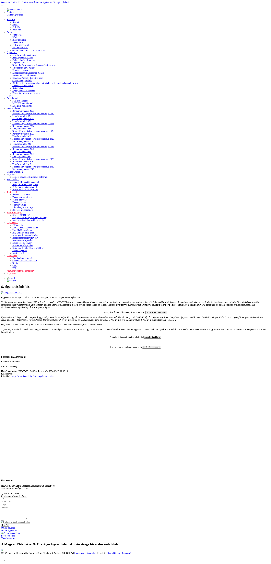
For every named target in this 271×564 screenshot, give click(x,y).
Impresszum (79, 553)
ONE (14, 266)
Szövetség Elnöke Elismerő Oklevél (28, 248)
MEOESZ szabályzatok (23, 103)
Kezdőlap (11, 19)
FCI (14, 268)
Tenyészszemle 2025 (21, 121)
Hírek (15, 24)
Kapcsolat (11, 273)
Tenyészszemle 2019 (21, 164)
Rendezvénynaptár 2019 (23, 161)
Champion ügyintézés (22, 80)
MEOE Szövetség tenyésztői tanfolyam (29, 177)
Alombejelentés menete (22, 57)
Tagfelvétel (12, 192)
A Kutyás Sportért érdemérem (25, 235)
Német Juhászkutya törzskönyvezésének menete (33, 65)
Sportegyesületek (20, 47)
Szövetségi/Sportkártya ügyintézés (27, 78)
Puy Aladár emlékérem (22, 230)
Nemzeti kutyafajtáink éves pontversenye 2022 (33, 146)
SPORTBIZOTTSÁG (22, 215)
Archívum (16, 29)
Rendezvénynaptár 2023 (23, 134)
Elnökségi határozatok (22, 106)
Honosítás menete (20, 70)
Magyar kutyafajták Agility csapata (28, 220)
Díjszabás (11, 95)
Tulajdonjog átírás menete (23, 68)
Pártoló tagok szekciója (22, 207)
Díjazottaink (12, 222)
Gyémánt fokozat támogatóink (25, 182)
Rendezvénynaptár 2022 (23, 141)
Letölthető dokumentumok (24, 55)
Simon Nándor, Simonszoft (119, 553)
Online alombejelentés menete (25, 60)
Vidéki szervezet (19, 200)
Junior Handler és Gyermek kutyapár (28, 50)
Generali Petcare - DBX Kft (24, 260)
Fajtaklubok (17, 42)
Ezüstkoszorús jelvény (22, 243)
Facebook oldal (8, 536)
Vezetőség (16, 35)
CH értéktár (17, 225)
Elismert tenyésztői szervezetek (26, 93)
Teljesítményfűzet (20, 62)
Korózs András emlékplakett (25, 227)
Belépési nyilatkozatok (22, 210)
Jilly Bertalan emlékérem (23, 233)
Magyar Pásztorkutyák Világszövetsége (29, 217)
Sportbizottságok (14, 212)
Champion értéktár (61, 2)
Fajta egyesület (19, 202)
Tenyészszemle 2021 (21, 151)
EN (16, 2)
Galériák (16, 27)
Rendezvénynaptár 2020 (23, 154)
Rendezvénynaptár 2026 (23, 111)
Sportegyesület (19, 205)
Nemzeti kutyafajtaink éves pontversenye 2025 (33, 123)
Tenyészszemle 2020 (21, 156)
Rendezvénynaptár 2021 (23, 149)
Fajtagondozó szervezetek (23, 90)
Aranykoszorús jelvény (22, 240)
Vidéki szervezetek (20, 45)
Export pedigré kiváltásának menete (28, 73)
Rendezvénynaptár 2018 (23, 169)
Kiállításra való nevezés (22, 85)
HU (20, 2)
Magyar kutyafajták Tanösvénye (21, 271)
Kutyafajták (17, 88)
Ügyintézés (12, 52)
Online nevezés (29, 2)
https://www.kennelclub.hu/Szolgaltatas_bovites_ (33, 376)
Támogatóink (13, 179)
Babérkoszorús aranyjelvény (25, 238)
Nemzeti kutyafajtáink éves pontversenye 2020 (33, 159)
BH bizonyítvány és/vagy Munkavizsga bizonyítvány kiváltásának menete (45, 83)
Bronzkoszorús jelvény (22, 245)
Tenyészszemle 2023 (21, 136)
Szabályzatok (13, 98)
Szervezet (11, 32)
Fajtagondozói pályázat (22, 197)
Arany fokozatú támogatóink (25, 184)
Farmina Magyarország (22, 258)
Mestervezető (18, 253)
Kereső (15, 22)
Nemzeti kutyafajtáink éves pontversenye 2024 (33, 131)
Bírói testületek (19, 40)
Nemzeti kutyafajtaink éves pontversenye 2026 (33, 113)
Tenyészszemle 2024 (21, 128)
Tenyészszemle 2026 (21, 116)
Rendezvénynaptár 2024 (23, 126)
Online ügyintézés (44, 2)
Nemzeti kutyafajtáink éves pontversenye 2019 (33, 167)
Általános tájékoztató (21, 194)
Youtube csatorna (9, 538)
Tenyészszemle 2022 (21, 144)
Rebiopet (16, 263)
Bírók (15, 37)
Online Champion (15, 172)
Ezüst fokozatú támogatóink (24, 187)
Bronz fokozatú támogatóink (25, 189)
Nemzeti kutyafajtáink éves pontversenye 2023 (33, 139)
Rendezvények (13, 108)
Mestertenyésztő (19, 250)
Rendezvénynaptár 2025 (23, 118)
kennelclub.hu (7, 2)
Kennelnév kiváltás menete (24, 75)
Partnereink (12, 255)
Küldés (5, 525)
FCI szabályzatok (20, 101)
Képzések (11, 174)
